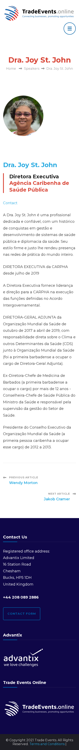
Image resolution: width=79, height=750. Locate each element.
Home (11, 69)
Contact (10, 203)
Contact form (21, 613)
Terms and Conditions (47, 744)
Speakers (31, 69)
